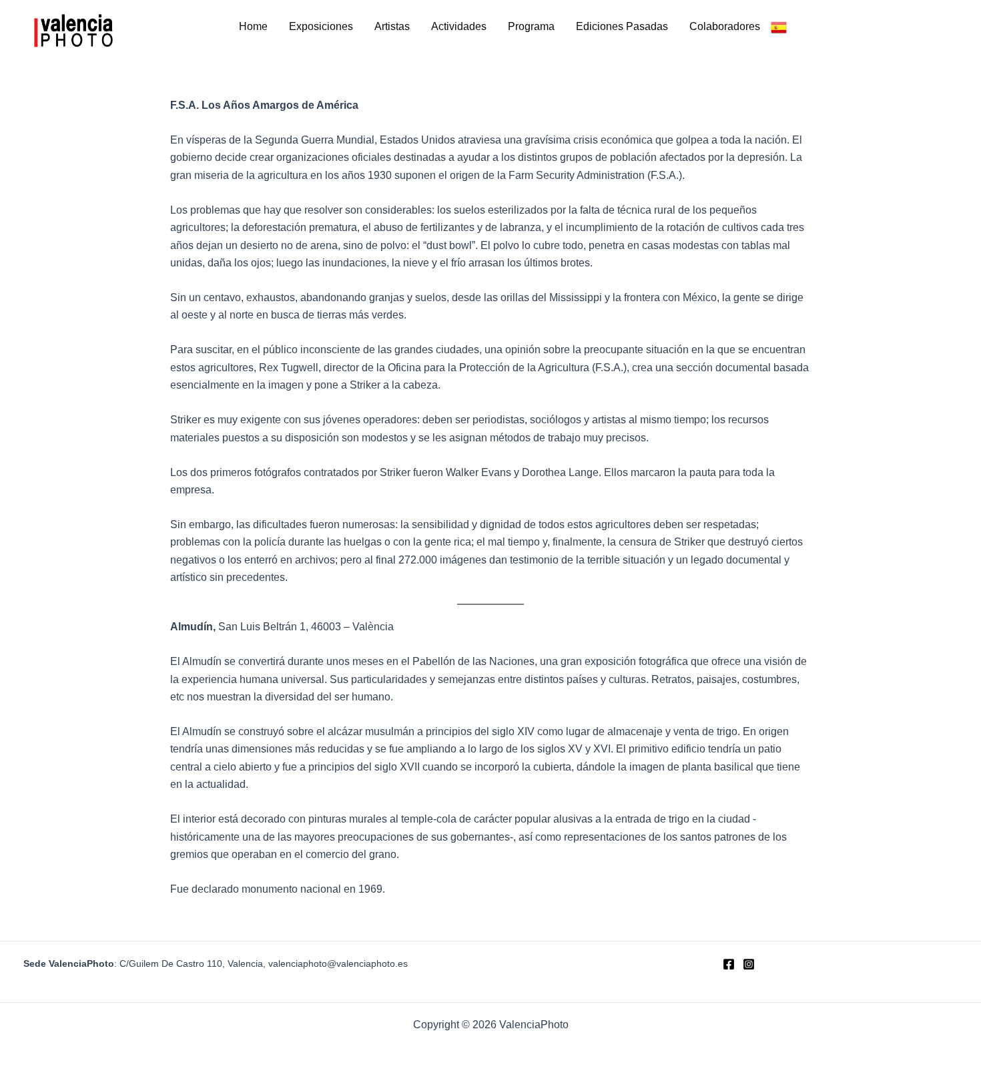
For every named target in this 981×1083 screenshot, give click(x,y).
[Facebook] (729, 964)
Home (253, 26)
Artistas (392, 26)
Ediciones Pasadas (622, 26)
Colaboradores (724, 26)
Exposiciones (321, 26)
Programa (531, 26)
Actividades (458, 26)
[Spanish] (779, 27)
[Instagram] (749, 964)
